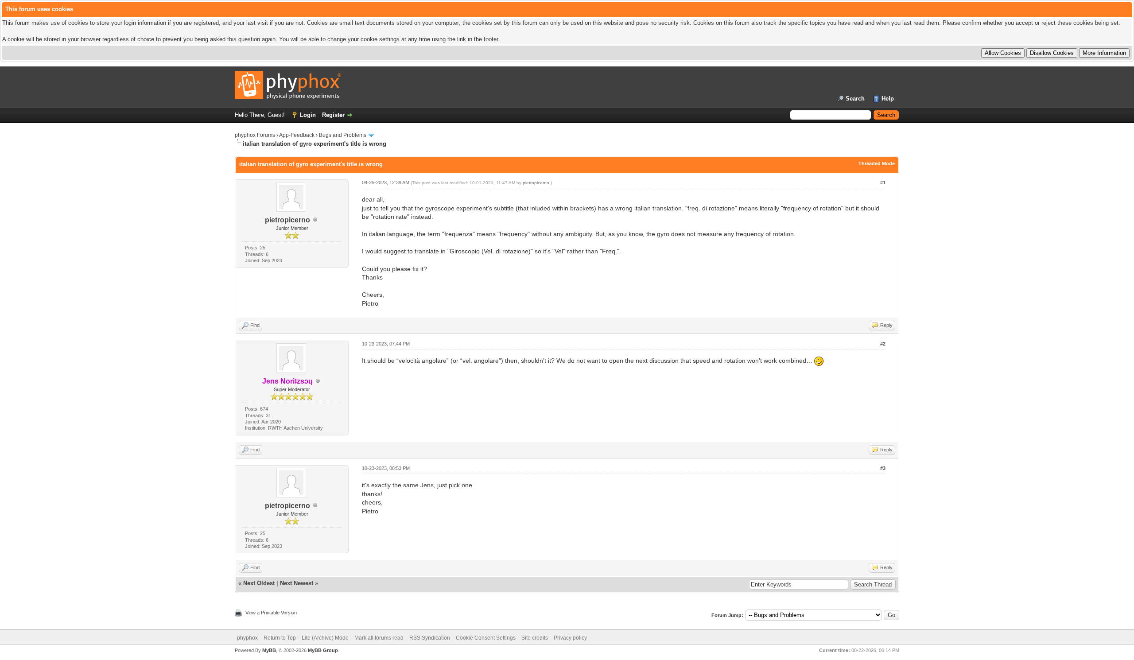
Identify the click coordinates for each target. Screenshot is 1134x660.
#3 (882, 468)
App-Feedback (297, 135)
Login (308, 115)
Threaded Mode (876, 163)
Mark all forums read (379, 638)
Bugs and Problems (342, 135)
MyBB (269, 650)
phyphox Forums (255, 135)
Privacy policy (570, 638)
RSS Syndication (429, 638)
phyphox (247, 638)
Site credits (534, 638)
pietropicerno (287, 220)
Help (888, 98)
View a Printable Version (271, 612)
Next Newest (296, 583)
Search (855, 98)
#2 (882, 343)
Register (333, 115)
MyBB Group (323, 650)
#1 (882, 182)
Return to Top (280, 638)
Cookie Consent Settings (486, 638)
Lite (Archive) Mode (325, 638)
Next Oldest (259, 583)
